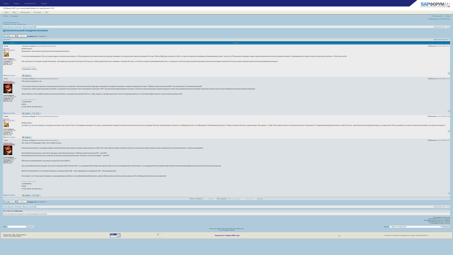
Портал (6, 12)
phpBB (218, 228)
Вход (6, 16)
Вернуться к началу (9, 75)
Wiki (46, 12)
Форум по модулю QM (29, 27)
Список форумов (8, 27)
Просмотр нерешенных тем (11, 22)
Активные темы (21, 24)
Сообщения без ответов (9, 24)
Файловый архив (25, 12)
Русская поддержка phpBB (226, 230)
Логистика (18, 27)
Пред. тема (437, 39)
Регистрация (14, 16)
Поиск (448, 16)
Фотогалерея (37, 12)
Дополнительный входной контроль (25, 30)
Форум (14, 12)
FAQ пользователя (437, 16)
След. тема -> (446, 39)
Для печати (7, 39)
